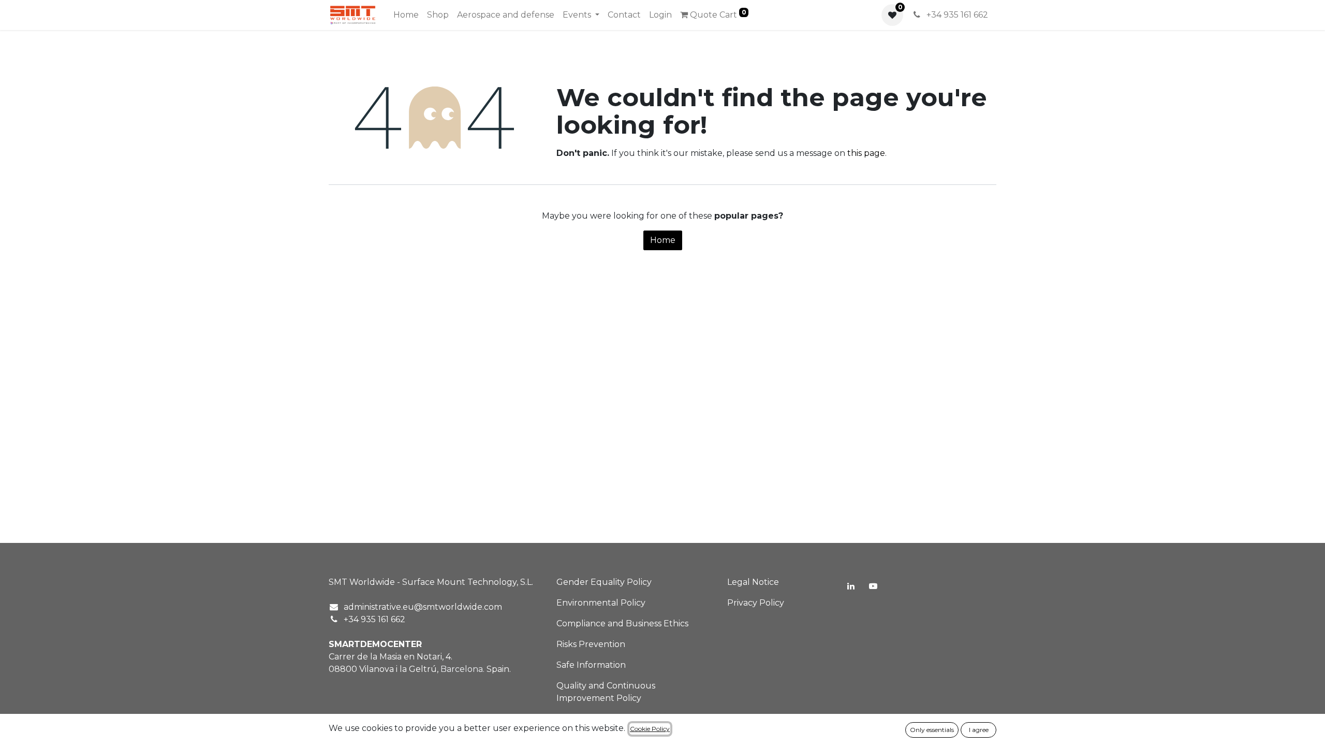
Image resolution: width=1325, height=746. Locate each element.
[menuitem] (406, 15)
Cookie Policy (650, 729)
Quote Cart (717, 14)
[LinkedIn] (851, 586)
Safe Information (591, 665)
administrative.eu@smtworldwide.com (423, 607)
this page (866, 153)
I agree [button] (979, 730)
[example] (873, 586)
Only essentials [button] (932, 730)
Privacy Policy (755, 603)
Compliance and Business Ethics (622, 623)
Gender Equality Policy (604, 582)
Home (662, 240)
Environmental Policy (600, 603)
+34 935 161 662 (956, 15)
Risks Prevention (590, 644)
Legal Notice (753, 582)
